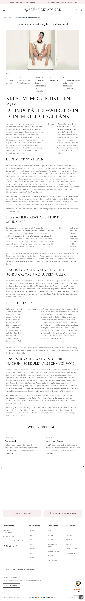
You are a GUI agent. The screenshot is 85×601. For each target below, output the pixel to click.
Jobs (30, 535)
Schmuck (51, 124)
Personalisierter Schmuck (52, 545)
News (10, 17)
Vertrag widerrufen (71, 553)
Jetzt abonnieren (11, 585)
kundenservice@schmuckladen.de (13, 541)
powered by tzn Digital (75, 597)
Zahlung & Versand (71, 549)
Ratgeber (50, 535)
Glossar (49, 531)
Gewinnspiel (10, 441)
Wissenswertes (52, 560)
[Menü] (81, 580)
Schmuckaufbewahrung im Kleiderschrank (27, 17)
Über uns (32, 531)
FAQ (30, 544)
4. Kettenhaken (54, 79)
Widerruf (68, 544)
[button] (4, 10)
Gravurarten (50, 540)
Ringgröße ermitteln (53, 551)
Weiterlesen (9, 453)
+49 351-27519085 (8, 536)
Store (30, 540)
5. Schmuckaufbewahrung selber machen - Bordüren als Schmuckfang (72, 83)
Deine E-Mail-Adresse (12, 577)
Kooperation (51, 555)
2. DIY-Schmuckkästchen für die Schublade (23, 80)
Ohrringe (62, 228)
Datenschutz (69, 535)
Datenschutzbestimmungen (31, 580)
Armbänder (33, 309)
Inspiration (32, 549)
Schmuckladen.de (19, 597)
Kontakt (31, 557)
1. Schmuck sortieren (9, 80)
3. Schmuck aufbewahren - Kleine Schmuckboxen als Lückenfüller (40, 84)
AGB (67, 531)
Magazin (31, 553)
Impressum (69, 540)
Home (5, 17)
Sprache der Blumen (54, 441)
